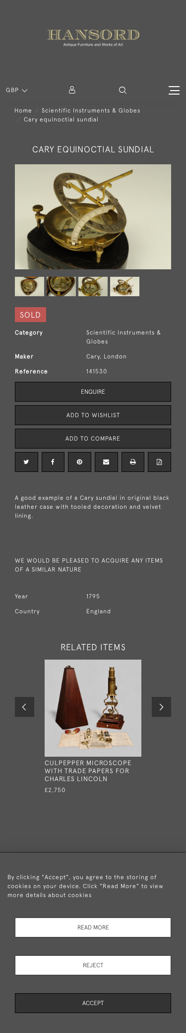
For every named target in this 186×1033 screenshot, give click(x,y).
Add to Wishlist (93, 415)
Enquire (93, 391)
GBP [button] (13, 90)
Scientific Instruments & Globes (91, 110)
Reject (93, 965)
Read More (93, 927)
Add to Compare (93, 438)
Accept (93, 1003)
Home (23, 110)
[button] (123, 90)
